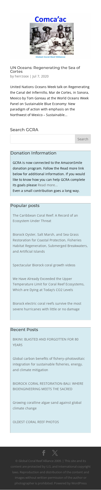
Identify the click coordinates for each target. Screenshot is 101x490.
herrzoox (22, 76)
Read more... (48, 185)
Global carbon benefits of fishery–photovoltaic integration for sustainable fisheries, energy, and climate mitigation (49, 364)
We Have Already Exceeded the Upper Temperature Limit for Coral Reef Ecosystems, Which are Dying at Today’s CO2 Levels (49, 284)
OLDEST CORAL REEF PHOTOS (36, 422)
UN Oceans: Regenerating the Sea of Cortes (45, 69)
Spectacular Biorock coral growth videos (44, 265)
